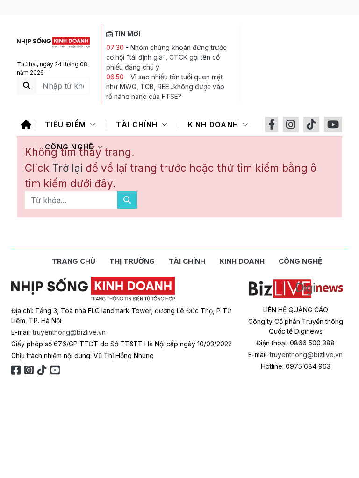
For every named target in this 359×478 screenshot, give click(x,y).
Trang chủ (73, 261)
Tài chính (138, 124)
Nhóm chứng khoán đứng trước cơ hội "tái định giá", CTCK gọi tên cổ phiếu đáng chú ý (166, 57)
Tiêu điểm (67, 124)
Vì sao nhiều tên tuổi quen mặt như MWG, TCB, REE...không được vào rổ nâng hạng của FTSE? (165, 86)
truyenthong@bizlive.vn (69, 332)
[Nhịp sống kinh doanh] (93, 289)
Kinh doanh (214, 124)
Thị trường (132, 261)
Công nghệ (70, 146)
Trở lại (69, 168)
